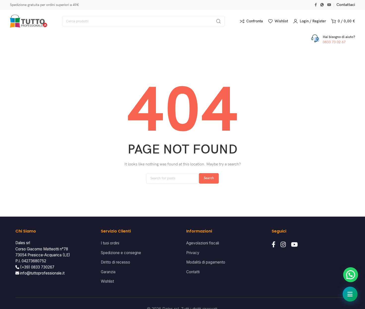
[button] (350, 274)
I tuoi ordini (110, 243)
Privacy (192, 252)
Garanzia (108, 272)
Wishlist (107, 281)
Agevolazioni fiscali (202, 243)
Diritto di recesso (115, 262)
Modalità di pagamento (205, 262)
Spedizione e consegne (121, 252)
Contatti (193, 272)
